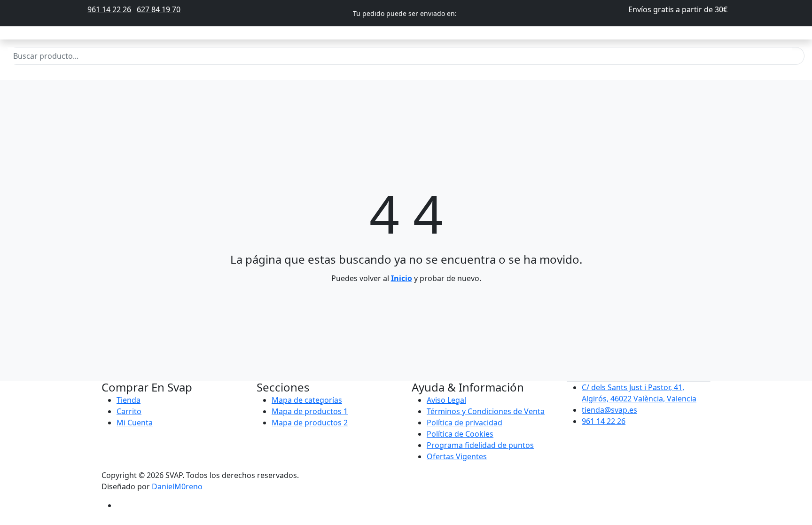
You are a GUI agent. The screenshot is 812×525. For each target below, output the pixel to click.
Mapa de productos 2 (310, 422)
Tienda (129, 400)
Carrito (129, 411)
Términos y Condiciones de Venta (486, 411)
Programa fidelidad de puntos (480, 445)
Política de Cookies (460, 434)
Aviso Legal (446, 400)
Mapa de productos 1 (310, 411)
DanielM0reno (177, 486)
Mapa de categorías (307, 400)
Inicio (401, 278)
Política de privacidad (464, 422)
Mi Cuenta (135, 422)
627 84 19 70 (158, 9)
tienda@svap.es (609, 410)
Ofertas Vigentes (457, 456)
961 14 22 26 (109, 9)
